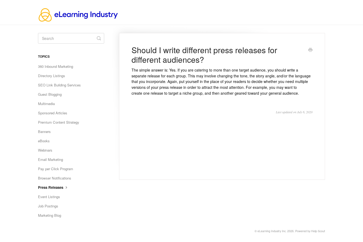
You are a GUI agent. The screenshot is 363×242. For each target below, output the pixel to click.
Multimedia (46, 103)
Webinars (45, 150)
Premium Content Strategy (58, 122)
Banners (44, 131)
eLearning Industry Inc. (272, 231)
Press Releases (51, 187)
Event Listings (49, 196)
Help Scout (318, 231)
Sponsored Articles (52, 112)
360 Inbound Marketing (55, 66)
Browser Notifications (54, 178)
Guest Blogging (50, 94)
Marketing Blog (49, 215)
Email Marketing (50, 159)
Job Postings (48, 205)
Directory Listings (51, 75)
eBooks (44, 140)
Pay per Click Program (55, 168)
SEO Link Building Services (59, 84)
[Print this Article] (310, 50)
